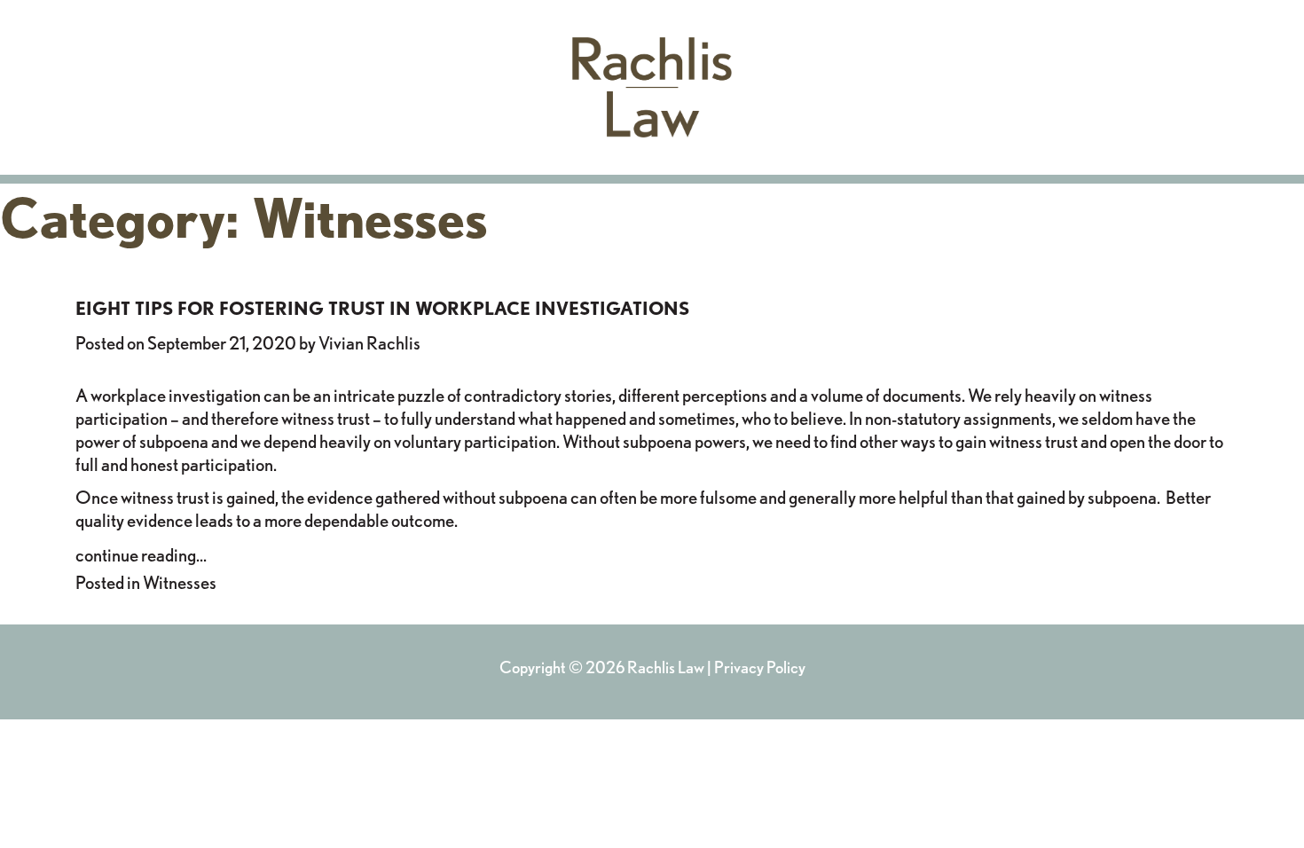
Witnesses (179, 582)
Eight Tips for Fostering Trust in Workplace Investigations (382, 308)
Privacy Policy (759, 667)
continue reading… (141, 555)
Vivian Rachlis (369, 343)
